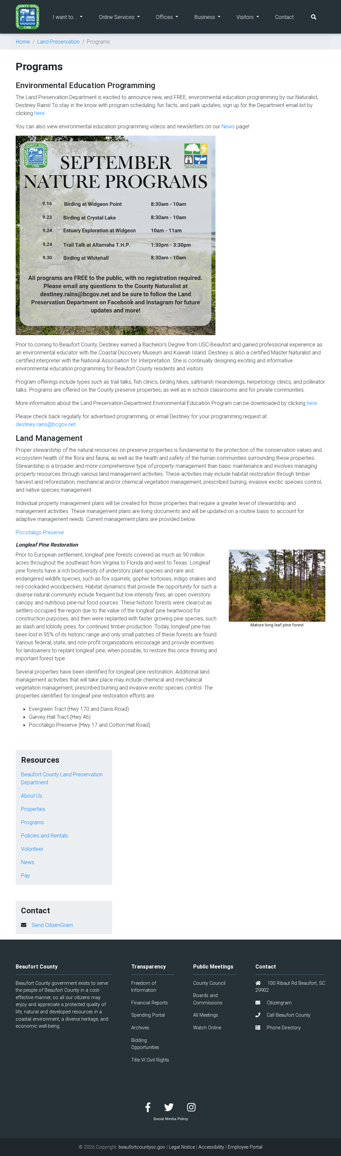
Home (23, 41)
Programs (32, 822)
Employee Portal (245, 1147)
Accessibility (211, 1147)
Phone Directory (283, 1028)
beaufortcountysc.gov (142, 1147)
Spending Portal (148, 1015)
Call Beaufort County (287, 1015)
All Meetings (205, 1015)
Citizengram (278, 1003)
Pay (25, 875)
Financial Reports (149, 1003)
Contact (284, 17)
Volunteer (32, 848)
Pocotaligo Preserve (40, 532)
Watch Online (207, 1028)
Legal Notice (182, 1147)
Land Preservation (58, 41)
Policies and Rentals (44, 835)
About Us (31, 795)
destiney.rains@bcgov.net (46, 424)
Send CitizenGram (52, 925)
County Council (209, 983)
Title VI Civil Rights (150, 1060)
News (228, 126)
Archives (140, 1028)
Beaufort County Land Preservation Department (62, 778)
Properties (33, 809)
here (39, 113)
